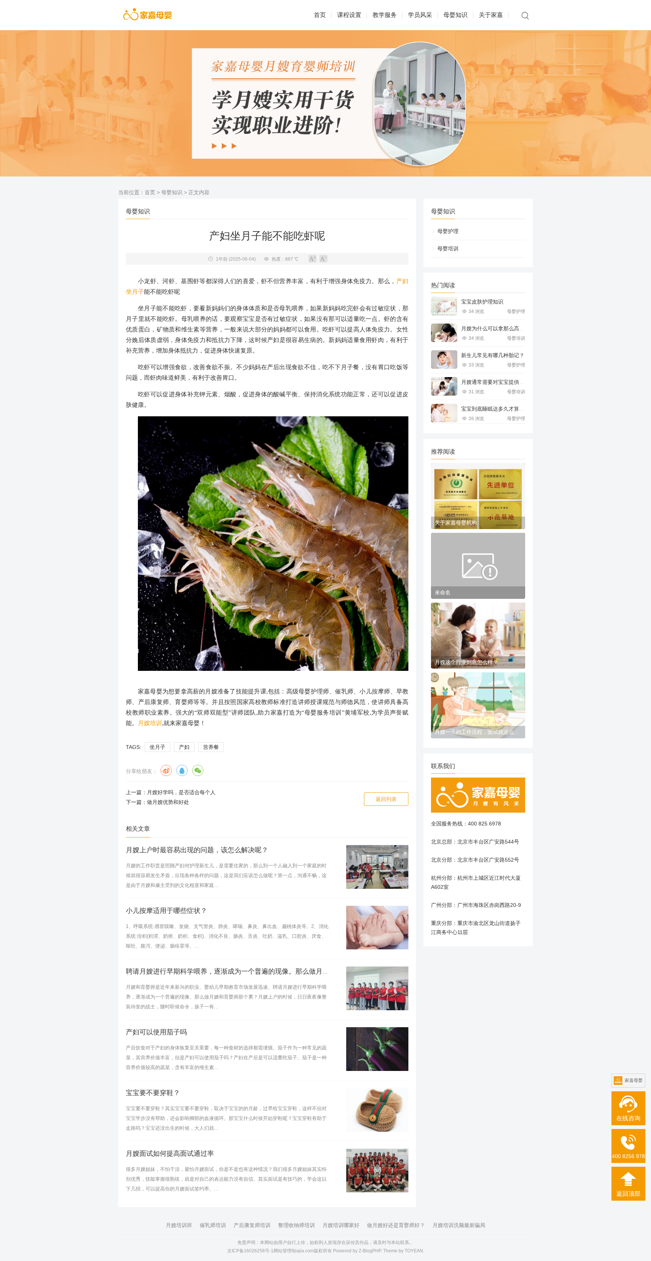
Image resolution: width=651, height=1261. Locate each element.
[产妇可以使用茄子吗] (377, 1049)
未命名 (443, 592)
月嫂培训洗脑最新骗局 (458, 1225)
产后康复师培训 (252, 1225)
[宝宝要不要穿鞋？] (377, 1110)
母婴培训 (447, 248)
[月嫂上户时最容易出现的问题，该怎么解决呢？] (377, 867)
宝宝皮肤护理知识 (482, 302)
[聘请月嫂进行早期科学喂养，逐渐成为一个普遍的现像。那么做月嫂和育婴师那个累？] (377, 988)
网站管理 (283, 1250)
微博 (166, 770)
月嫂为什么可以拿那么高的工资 (498, 328)
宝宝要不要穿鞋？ (153, 1093)
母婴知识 (455, 15)
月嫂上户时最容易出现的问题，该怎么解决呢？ (197, 850)
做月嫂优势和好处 (168, 802)
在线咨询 (628, 1118)
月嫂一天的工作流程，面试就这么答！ (478, 732)
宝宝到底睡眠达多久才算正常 (495, 409)
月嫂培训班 (179, 1225)
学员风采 (420, 15)
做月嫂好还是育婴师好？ (396, 1225)
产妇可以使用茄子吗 (156, 1032)
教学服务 (385, 15)
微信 (197, 770)
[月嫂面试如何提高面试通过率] (377, 1170)
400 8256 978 (628, 1156)
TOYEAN (414, 1250)
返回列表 (386, 799)
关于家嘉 (491, 15)
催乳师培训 (213, 1225)
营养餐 (211, 747)
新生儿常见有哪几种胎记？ (492, 355)
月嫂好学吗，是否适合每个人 (181, 792)
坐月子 (135, 291)
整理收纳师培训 (296, 1225)
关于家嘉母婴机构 (456, 523)
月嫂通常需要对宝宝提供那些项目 (500, 382)
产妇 (402, 281)
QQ (182, 770)
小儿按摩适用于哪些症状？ (166, 910)
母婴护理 (447, 231)
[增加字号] (312, 258)
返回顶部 (628, 1193)
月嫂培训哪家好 (340, 1225)
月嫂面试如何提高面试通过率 (170, 1153)
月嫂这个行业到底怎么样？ (466, 662)
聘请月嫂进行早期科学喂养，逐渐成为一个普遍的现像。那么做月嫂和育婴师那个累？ (255, 971)
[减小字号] (323, 258)
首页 (320, 15)
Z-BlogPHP (370, 1250)
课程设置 (349, 15)
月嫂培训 (150, 723)
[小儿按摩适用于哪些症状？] (377, 928)
